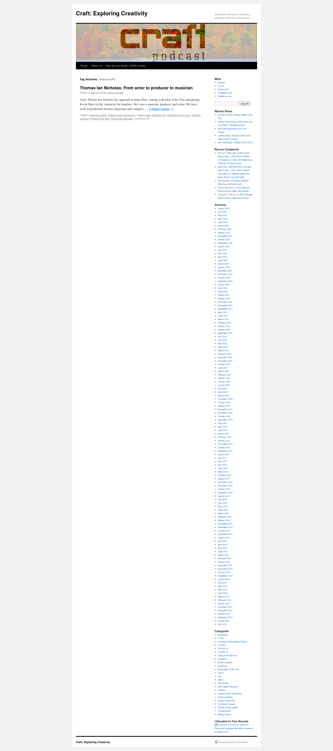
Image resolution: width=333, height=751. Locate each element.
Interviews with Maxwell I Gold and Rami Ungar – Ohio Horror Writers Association (234, 170)
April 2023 (223, 315)
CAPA (221, 638)
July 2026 (222, 211)
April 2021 (223, 367)
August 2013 (224, 620)
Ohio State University (228, 686)
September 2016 (225, 492)
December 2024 (225, 270)
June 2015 (222, 544)
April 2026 (223, 222)
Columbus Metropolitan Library (232, 641)
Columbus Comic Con (178, 115)
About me (96, 65)
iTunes (83, 65)
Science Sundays (225, 696)
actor (147, 115)
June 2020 (222, 391)
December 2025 (225, 235)
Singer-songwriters (226, 700)
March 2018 (223, 433)
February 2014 (224, 599)
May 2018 (222, 426)
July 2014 (222, 582)
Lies (220, 676)
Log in (221, 85)
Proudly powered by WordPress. (233, 741)
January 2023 (224, 326)
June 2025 (222, 253)
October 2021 (224, 364)
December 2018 (225, 409)
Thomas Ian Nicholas (121, 118)
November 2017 (225, 443)
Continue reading (161, 109)
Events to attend (98, 115)
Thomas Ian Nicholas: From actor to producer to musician (136, 88)
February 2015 (224, 558)
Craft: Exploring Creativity (112, 13)
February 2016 (224, 516)
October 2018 (224, 416)
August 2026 (224, 208)
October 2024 (224, 277)
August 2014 (224, 579)
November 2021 (225, 360)
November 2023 (225, 305)
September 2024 (225, 280)
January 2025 (224, 267)
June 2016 (222, 502)
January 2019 (224, 405)
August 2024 (224, 284)
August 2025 (224, 246)
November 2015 (225, 527)
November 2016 (225, 485)
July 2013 (222, 624)
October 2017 (224, 447)
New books (223, 683)
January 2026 (224, 232)
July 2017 (222, 457)
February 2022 (224, 353)
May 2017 (222, 464)
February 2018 (224, 436)
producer (84, 118)
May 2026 (222, 218)
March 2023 (223, 319)
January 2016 (224, 520)
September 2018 (225, 419)
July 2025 (222, 249)
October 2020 (224, 381)
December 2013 (225, 606)
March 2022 (223, 350)
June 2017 (222, 461)
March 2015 (223, 554)
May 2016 (222, 506)
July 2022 (222, 336)
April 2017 (223, 468)
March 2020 (223, 395)
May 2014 (222, 589)
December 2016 (225, 482)
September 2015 (225, 534)
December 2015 (225, 523)
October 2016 (224, 488)
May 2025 (222, 256)
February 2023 (224, 322)
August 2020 (224, 384)
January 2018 (224, 440)
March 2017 (223, 471)
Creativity (222, 658)
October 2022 (224, 329)
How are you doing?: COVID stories (125, 65)
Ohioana (221, 689)
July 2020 (222, 388)
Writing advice (224, 714)
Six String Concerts (227, 703)
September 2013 (225, 617)
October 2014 (224, 572)
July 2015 (222, 540)
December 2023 (225, 301)
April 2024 (223, 291)
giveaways (222, 665)
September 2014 (225, 575)
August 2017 (224, 454)
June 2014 (222, 586)
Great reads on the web (228, 669)
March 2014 (223, 596)
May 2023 (222, 312)
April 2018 (223, 430)
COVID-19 (223, 648)
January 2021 (224, 378)
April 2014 (223, 592)
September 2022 (225, 332)
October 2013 (224, 613)
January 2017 (224, 478)
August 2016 (224, 495)
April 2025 (223, 260)
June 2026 (222, 215)
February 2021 (224, 374)
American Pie (158, 115)
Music (221, 679)
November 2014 (225, 568)
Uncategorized (224, 710)
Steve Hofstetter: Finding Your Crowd (235, 142)
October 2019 (224, 402)
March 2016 (223, 513)
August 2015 (224, 537)
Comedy (221, 644)
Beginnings (223, 634)
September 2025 (225, 242)
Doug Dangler (116, 92)
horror (221, 672)
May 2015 (222, 547)
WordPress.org (224, 96)
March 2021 (223, 371)
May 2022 (222, 343)
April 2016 (223, 509)
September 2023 (225, 308)
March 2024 (223, 294)
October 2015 (224, 530)
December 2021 (225, 357)
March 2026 (223, 225)
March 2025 (223, 263)
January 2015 (224, 561)
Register (221, 82)
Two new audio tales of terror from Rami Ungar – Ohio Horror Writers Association (234, 156)
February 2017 (224, 475)
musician (195, 115)
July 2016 (222, 499)
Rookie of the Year (99, 118)
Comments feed (225, 92)
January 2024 (224, 298)
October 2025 (224, 239)
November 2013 (225, 610)
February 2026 (224, 228)
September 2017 (225, 450)
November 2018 (225, 412)
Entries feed (223, 89)
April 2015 (223, 551)
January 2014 (224, 603)
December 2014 (225, 565)
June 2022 (222, 339)
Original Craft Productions (121, 115)
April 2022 (223, 346)
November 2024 (225, 274)
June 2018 (222, 423)
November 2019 (225, 398)
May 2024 (222, 287)
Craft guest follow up (227, 655)
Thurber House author (228, 707)
